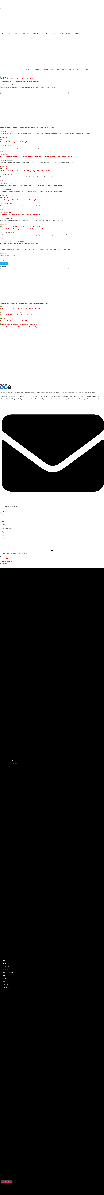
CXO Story (37, 69)
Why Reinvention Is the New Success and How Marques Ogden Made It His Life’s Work (26, 171)
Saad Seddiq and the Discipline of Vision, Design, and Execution (19, 243)
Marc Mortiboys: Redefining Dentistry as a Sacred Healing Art (18, 200)
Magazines (28, 69)
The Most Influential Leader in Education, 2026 (14, 321)
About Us (79, 69)
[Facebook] (2, 387)
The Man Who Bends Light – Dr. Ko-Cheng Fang (14, 142)
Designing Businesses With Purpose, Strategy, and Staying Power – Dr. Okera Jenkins (25, 229)
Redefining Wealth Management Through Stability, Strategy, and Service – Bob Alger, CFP (27, 127)
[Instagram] (9, 387)
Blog (57, 69)
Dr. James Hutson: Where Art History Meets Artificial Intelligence (19, 81)
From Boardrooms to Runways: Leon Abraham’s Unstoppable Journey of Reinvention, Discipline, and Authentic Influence (36, 156)
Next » (13, 255)
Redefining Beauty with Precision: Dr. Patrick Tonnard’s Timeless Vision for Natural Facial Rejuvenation (31, 185)
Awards (64, 69)
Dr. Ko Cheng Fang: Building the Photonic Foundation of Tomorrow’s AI (21, 214)
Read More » (3, 91)
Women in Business (48, 69)
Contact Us (88, 69)
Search (4, 263)
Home (14, 69)
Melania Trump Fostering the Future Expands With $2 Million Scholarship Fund (24, 303)
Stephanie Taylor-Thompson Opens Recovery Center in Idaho (18, 315)
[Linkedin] (6, 387)
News (20, 69)
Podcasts (71, 69)
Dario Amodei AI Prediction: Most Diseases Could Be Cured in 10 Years (21, 309)
